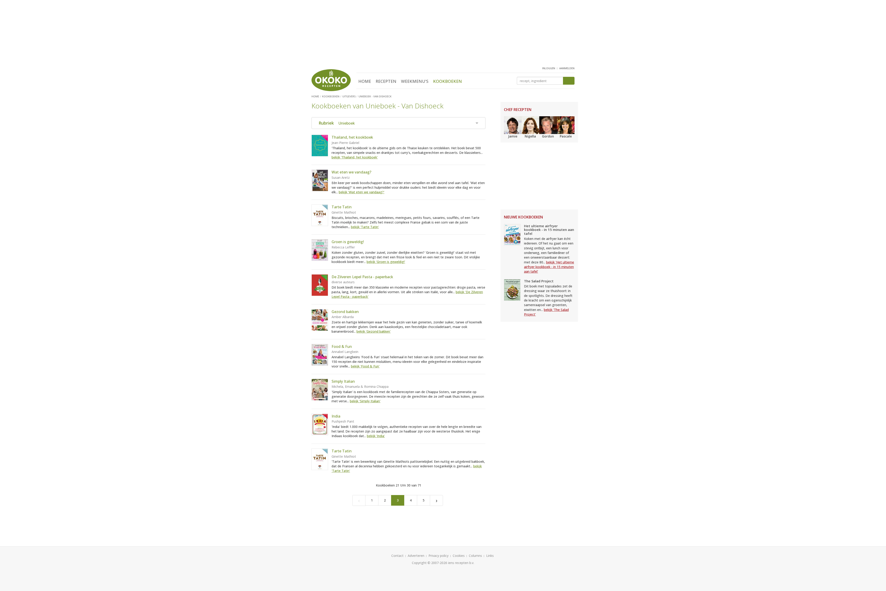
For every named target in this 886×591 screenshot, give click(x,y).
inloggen (548, 68)
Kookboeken (447, 81)
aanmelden (567, 68)
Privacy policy (438, 555)
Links (490, 555)
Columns (475, 555)
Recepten (386, 81)
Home (364, 81)
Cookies (459, 555)
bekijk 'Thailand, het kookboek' (355, 157)
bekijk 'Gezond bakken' (373, 331)
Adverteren (416, 555)
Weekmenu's (414, 81)
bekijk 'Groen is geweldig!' (386, 262)
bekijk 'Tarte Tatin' (365, 227)
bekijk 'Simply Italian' (365, 401)
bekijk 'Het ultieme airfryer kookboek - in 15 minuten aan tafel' (549, 267)
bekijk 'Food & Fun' (365, 366)
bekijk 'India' (376, 436)
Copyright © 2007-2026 (429, 563)
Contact (397, 555)
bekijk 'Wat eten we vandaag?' (361, 192)
